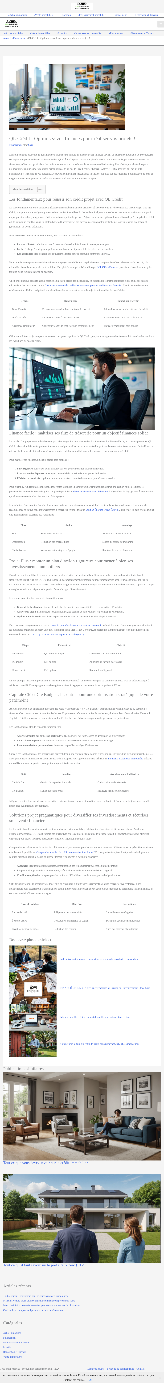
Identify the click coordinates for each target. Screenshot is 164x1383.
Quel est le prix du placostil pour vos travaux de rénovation (33, 1310)
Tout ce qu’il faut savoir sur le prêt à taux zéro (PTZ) (57, 634)
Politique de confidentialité (120, 1368)
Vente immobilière (12, 1356)
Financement (19, 38)
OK (91, 1380)
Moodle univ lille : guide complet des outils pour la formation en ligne (95, 1017)
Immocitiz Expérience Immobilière (125, 758)
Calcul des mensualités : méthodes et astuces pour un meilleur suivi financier (83, 285)
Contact (140, 1368)
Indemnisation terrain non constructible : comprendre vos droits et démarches (99, 959)
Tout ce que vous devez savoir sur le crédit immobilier (45, 1163)
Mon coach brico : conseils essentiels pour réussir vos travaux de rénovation (41, 1305)
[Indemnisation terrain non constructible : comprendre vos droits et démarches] (32, 958)
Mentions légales (95, 1368)
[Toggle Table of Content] (38, 189)
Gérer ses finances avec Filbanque (90, 491)
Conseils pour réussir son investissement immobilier (77, 625)
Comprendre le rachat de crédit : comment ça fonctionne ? (65, 852)
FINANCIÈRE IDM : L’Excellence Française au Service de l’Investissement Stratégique (105, 988)
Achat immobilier (12, 1333)
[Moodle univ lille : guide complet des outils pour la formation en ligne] (32, 1017)
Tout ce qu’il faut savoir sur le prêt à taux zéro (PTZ (43, 1265)
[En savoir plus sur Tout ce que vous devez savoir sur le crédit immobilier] (82, 1116)
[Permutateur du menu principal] (160, 24)
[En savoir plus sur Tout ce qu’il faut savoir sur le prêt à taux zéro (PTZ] (82, 1218)
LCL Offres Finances (107, 267)
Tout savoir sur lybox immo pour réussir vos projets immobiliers (35, 1296)
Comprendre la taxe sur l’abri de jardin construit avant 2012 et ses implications (99, 1044)
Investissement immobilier (16, 1342)
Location (7, 1347)
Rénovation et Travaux (14, 1352)
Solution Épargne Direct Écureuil (102, 509)
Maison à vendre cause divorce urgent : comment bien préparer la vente (39, 1300)
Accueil (7, 38)
